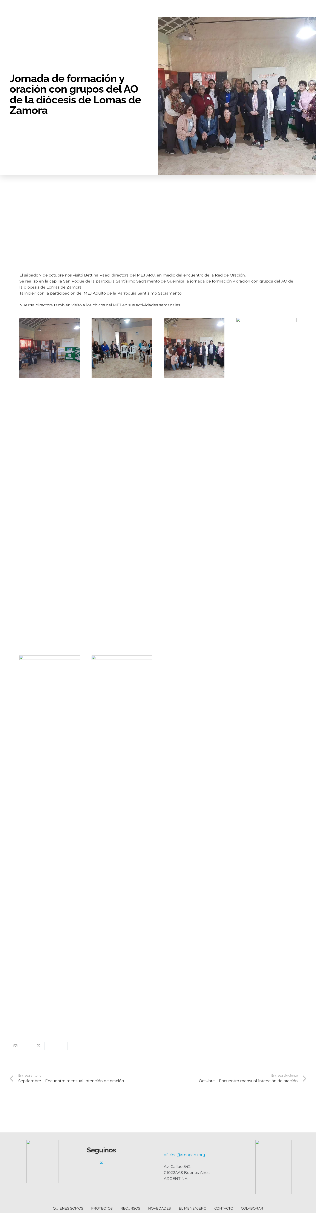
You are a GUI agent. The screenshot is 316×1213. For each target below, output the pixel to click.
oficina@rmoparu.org (184, 1154)
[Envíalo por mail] (15, 1046)
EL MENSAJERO (192, 1208)
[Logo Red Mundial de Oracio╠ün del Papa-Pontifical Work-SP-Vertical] (274, 1167)
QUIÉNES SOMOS (68, 1208)
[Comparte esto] (27, 1046)
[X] (101, 1163)
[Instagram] (111, 1163)
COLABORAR (252, 1208)
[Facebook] (92, 1163)
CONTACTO (223, 1208)
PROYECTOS (102, 1208)
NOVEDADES (159, 1208)
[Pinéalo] (50, 1046)
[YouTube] (121, 1163)
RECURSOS (130, 1208)
